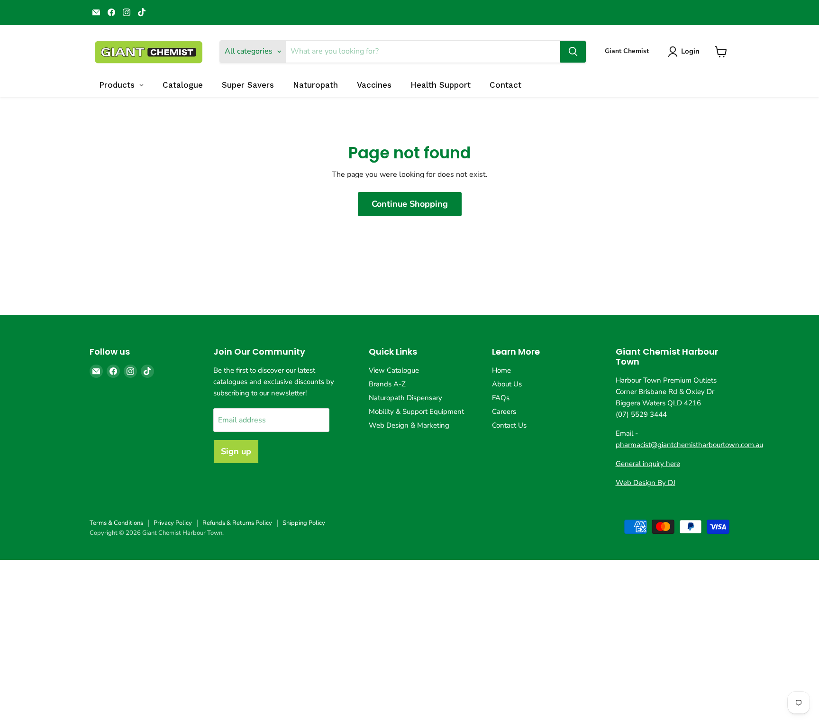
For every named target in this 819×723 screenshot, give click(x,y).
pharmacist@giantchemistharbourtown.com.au (689, 444)
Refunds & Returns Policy (237, 523)
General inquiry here (648, 463)
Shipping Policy (303, 523)
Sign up (236, 451)
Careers (504, 411)
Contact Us (509, 425)
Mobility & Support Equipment (416, 411)
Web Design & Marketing (409, 425)
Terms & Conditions (116, 523)
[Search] (573, 52)
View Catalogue (394, 370)
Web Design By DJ (645, 482)
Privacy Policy (173, 523)
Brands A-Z (387, 384)
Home (501, 370)
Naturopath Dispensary (405, 398)
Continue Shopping (410, 204)
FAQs (501, 398)
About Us (507, 384)
